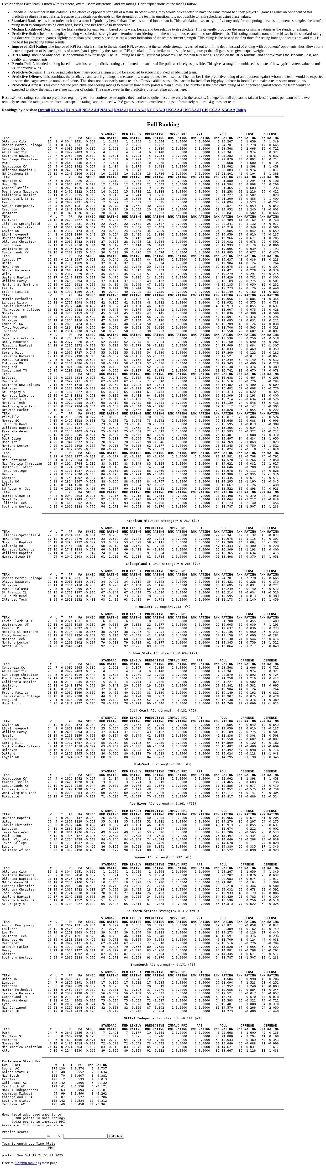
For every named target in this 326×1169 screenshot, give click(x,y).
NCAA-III (90, 110)
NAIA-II (121, 110)
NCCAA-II (156, 110)
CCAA (215, 110)
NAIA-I (106, 110)
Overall (44, 110)
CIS (205, 110)
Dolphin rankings (28, 1163)
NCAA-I (58, 110)
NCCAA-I (137, 110)
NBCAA (228, 110)
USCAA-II (192, 110)
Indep (241, 110)
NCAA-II (73, 110)
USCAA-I (174, 110)
